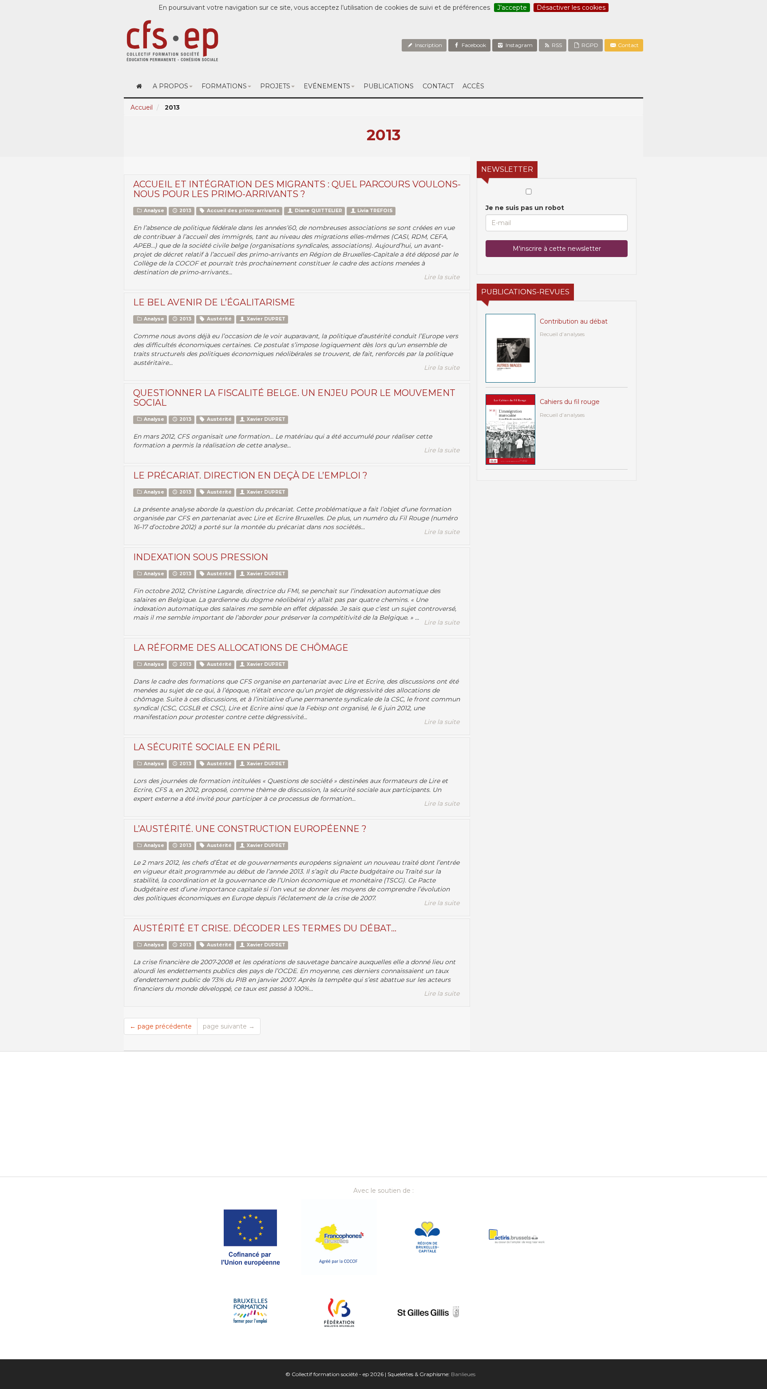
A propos (170, 86)
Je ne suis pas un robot (525, 208)
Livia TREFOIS (374, 211)
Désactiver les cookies (571, 8)
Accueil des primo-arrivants (243, 211)
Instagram (518, 45)
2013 (184, 211)
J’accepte (512, 8)
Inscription (428, 45)
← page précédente (161, 1026)
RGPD (589, 45)
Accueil (141, 107)
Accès (473, 86)
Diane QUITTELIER (317, 211)
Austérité (219, 319)
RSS (556, 45)
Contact (628, 45)
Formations (224, 86)
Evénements (327, 86)
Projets (275, 86)
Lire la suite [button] (441, 277)
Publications (389, 86)
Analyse (153, 211)
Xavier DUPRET (265, 319)
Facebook (473, 45)
